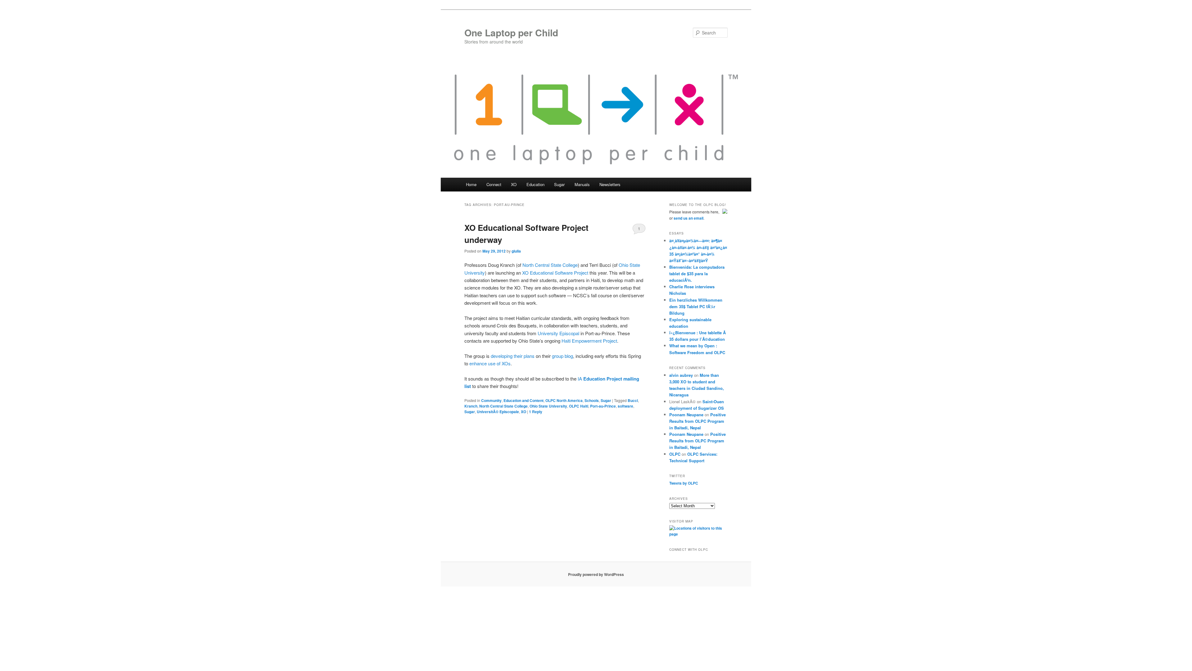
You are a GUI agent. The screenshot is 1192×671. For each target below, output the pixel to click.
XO (523, 411)
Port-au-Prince (603, 406)
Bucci (633, 400)
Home (471, 184)
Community (491, 400)
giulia (516, 251)
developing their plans (513, 356)
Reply (535, 411)
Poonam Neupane (686, 415)
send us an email (688, 218)
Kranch (470, 406)
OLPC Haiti (578, 406)
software (625, 406)
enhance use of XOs (490, 363)
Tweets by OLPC (683, 483)
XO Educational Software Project (555, 272)
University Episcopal (558, 333)
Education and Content (523, 400)
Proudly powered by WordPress (596, 574)
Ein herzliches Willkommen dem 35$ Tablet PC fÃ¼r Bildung (695, 306)
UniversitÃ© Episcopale (498, 411)
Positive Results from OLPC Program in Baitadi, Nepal (697, 421)
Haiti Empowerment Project (589, 340)
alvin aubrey (681, 375)
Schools (592, 400)
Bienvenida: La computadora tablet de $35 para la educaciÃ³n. (697, 273)
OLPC (674, 454)
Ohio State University (548, 406)
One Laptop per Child (511, 32)
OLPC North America (564, 400)
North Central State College (550, 265)
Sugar (606, 400)
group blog (562, 356)
